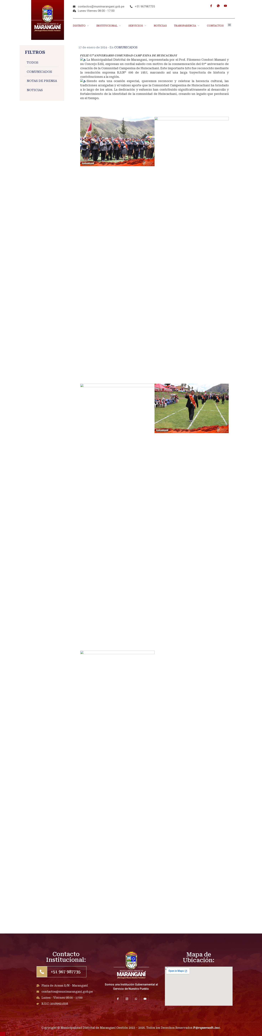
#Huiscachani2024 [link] (93, 106)
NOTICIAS (160, 25)
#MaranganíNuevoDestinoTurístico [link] (106, 102)
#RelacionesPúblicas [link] (95, 111)
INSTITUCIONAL (106, 25)
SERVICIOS (135, 25)
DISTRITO (79, 25)
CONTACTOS (215, 25)
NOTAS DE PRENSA (42, 81)
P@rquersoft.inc (206, 1027)
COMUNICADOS (39, 71)
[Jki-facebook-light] (211, 5)
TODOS (32, 62)
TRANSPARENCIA (185, 25)
